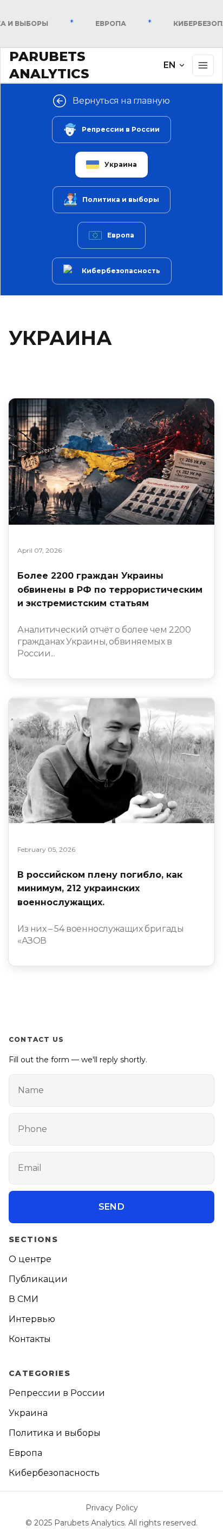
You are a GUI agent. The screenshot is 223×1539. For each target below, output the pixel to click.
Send (112, 1207)
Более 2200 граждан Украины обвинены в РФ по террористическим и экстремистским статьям (109, 589)
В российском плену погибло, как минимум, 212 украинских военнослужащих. (99, 888)
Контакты (30, 1339)
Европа (120, 235)
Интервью (32, 1319)
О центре (30, 1259)
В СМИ (23, 1299)
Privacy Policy (112, 1508)
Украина (120, 164)
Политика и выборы (120, 199)
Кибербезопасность (121, 271)
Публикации (38, 1279)
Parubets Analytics (49, 65)
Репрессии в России (121, 129)
